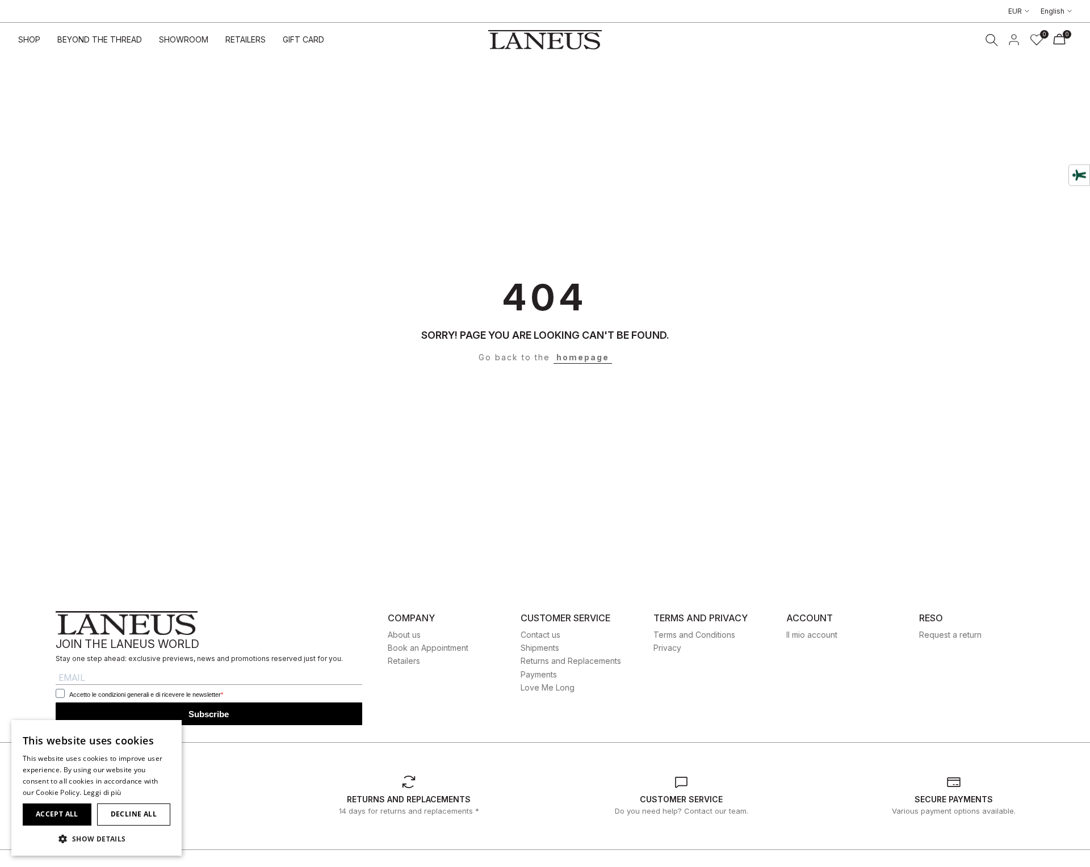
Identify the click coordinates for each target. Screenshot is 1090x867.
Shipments (540, 648)
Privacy (667, 648)
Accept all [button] (57, 814)
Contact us (540, 634)
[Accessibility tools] (1079, 175)
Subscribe (208, 714)
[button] (96, 838)
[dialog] (96, 788)
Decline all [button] (134, 814)
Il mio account (811, 634)
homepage (582, 357)
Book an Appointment (428, 648)
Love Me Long (548, 687)
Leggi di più (102, 792)
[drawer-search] (992, 40)
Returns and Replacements (571, 661)
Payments (539, 674)
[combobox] (167, 734)
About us (404, 634)
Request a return (950, 634)
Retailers (404, 661)
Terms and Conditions (694, 634)
